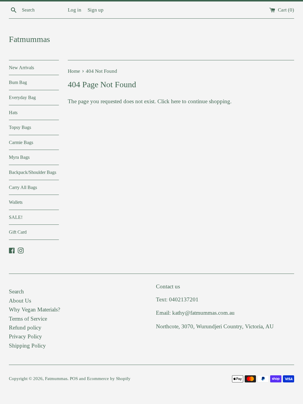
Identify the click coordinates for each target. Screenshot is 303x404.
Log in (74, 10)
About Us (20, 301)
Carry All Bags (23, 187)
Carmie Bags (21, 142)
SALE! (15, 217)
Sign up (96, 10)
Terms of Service (28, 319)
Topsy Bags (20, 127)
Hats (13, 112)
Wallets (15, 202)
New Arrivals (21, 67)
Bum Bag (18, 82)
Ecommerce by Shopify (108, 378)
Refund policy (25, 327)
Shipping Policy (27, 345)
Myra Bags (19, 157)
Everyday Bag (22, 97)
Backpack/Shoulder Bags (32, 172)
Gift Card (18, 232)
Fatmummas (29, 39)
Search (16, 291)
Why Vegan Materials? (34, 309)
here (175, 101)
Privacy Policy (25, 336)
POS (74, 378)
